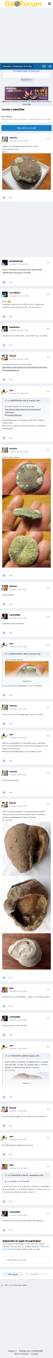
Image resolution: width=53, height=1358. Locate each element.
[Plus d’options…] (48, 139)
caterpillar (15, 614)
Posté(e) (18, 141)
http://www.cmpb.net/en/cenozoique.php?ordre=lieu (24, 367)
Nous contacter (21, 1354)
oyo (11, 390)
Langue (11, 1351)
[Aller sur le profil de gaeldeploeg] (5, 262)
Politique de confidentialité (31, 1351)
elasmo (13, 586)
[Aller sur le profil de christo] (5, 139)
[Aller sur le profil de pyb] (5, 990)
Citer (11, 197)
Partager (14, 1274)
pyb (11, 988)
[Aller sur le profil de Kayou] (5, 357)
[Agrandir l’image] (9, 301)
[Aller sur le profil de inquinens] (5, 328)
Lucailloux (14, 292)
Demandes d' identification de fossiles (34, 119)
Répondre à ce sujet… (17, 1260)
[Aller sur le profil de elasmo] (5, 588)
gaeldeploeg (16, 261)
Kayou (12, 355)
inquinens (14, 327)
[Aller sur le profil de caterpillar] (5, 616)
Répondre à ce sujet (26, 128)
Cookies (34, 1354)
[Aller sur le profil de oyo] (5, 392)
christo (8, 117)
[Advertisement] (26, 35)
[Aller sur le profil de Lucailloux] (5, 294)
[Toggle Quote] (6, 400)
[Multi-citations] (4, 198)
